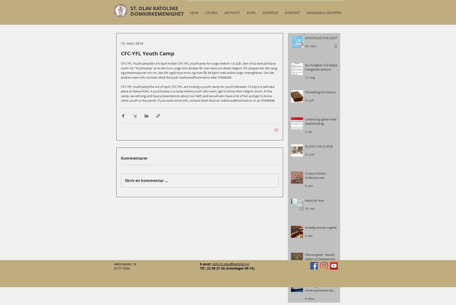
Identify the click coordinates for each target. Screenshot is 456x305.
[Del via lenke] (158, 116)
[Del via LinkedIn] (146, 116)
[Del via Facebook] (123, 116)
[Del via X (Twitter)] (135, 116)
